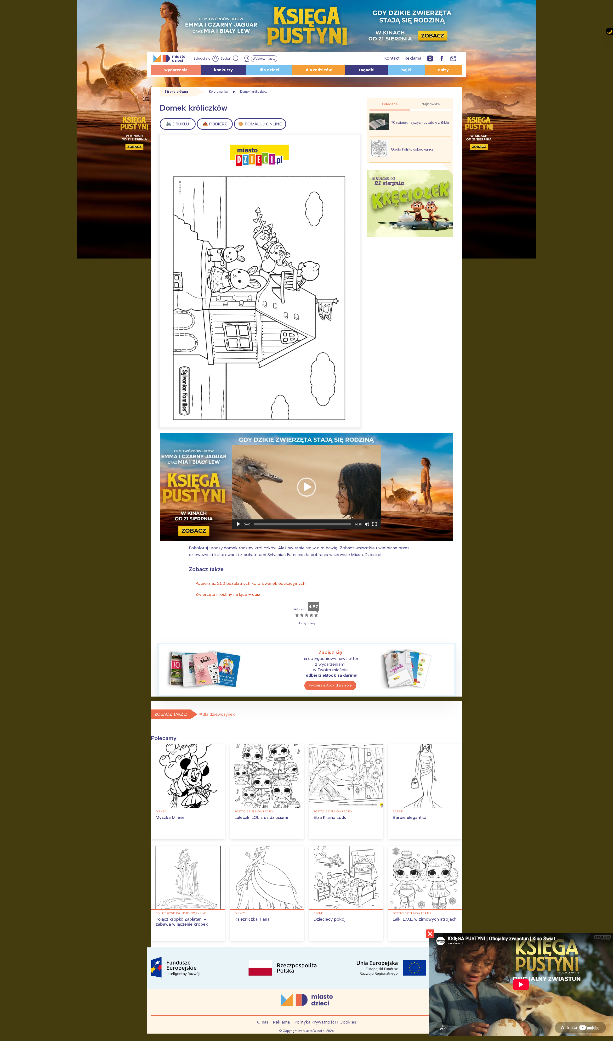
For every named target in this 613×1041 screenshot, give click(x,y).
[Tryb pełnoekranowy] (374, 524)
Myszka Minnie (170, 817)
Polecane (390, 104)
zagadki (366, 70)
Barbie (398, 811)
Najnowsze (430, 104)
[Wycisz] (366, 524)
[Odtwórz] (238, 524)
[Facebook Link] (441, 58)
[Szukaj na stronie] (230, 59)
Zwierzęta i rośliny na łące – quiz (227, 594)
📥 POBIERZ (215, 124)
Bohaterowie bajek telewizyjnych (182, 913)
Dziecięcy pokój (330, 919)
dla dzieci (269, 70)
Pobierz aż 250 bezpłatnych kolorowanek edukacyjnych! (250, 583)
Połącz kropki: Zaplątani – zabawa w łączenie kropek (182, 922)
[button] (306, 487)
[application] (306, 487)
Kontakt (392, 58)
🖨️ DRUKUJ (177, 124)
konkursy (223, 70)
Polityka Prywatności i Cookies (325, 1022)
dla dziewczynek (219, 714)
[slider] (302, 524)
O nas (262, 1022)
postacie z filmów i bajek (254, 811)
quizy (443, 70)
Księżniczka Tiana (252, 919)
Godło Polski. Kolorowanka (412, 149)
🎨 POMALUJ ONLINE (260, 124)
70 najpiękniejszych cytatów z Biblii (420, 122)
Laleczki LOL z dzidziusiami (261, 817)
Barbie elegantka (409, 817)
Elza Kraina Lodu (330, 817)
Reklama (412, 58)
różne (318, 913)
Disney (161, 811)
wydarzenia (175, 70)
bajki (406, 70)
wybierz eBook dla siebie (330, 685)
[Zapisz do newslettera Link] (453, 58)
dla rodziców (319, 70)
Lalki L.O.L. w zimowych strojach (425, 919)
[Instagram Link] (430, 58)
